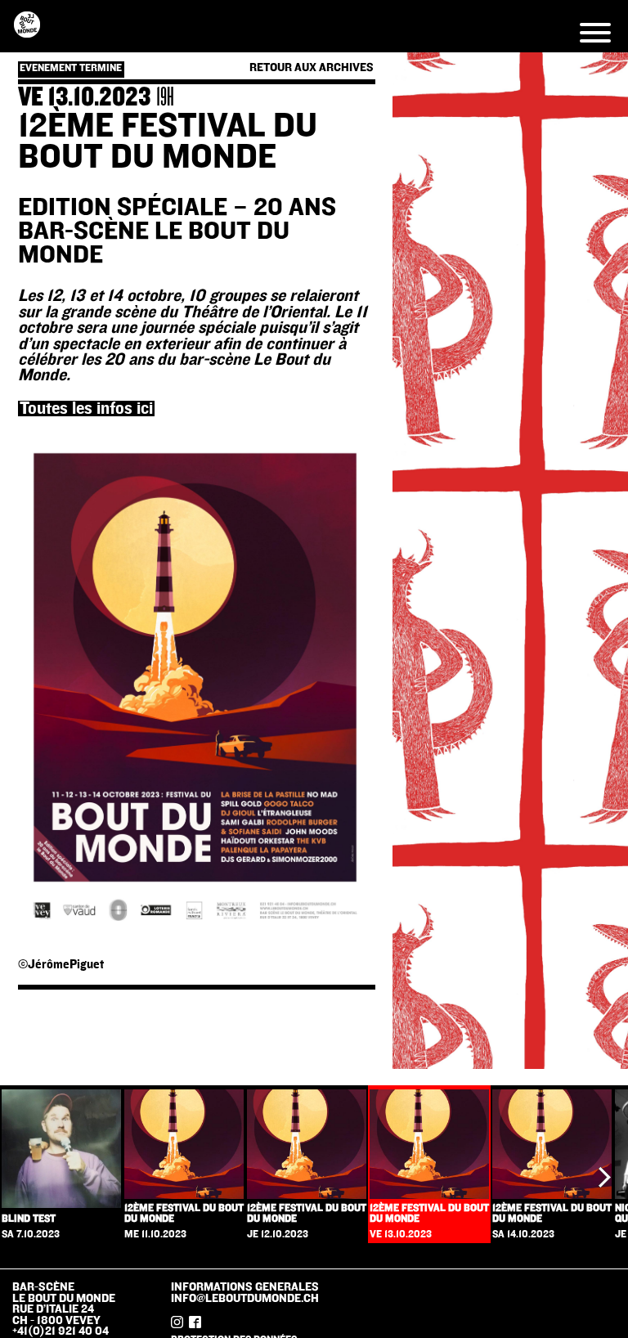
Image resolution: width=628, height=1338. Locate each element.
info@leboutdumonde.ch (245, 1298)
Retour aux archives (311, 67)
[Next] (602, 1177)
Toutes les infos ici (86, 408)
